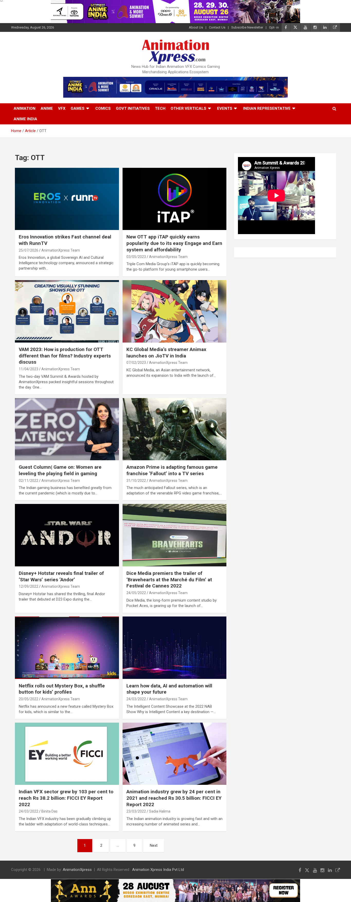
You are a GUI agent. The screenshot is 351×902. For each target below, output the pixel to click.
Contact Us (217, 27)
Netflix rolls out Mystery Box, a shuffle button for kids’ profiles (62, 689)
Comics (103, 108)
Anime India (25, 119)
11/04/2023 (28, 369)
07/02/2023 (136, 363)
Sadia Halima (159, 811)
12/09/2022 (28, 586)
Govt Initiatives (133, 108)
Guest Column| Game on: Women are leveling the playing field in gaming (60, 470)
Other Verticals (188, 108)
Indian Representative (267, 108)
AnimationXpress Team (60, 250)
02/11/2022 (28, 480)
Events (224, 108)
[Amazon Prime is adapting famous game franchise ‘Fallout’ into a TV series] (174, 429)
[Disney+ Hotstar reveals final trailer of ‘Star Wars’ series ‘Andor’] (67, 535)
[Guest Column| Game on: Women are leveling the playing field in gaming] (67, 429)
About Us (196, 27)
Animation (24, 108)
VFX (62, 108)
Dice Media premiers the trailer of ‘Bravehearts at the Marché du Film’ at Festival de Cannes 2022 (169, 579)
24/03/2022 (136, 699)
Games (78, 108)
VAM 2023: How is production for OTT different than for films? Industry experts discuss (65, 355)
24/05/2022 (136, 593)
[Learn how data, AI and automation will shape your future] (174, 647)
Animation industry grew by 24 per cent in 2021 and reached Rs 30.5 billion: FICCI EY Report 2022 (173, 798)
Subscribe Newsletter (247, 27)
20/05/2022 (28, 699)
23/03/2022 (136, 811)
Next (154, 845)
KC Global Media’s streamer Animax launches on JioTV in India (166, 352)
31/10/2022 (136, 480)
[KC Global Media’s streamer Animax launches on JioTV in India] (174, 311)
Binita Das (49, 811)
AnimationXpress (77, 869)
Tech (160, 108)
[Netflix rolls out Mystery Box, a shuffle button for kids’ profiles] (67, 647)
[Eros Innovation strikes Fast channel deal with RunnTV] (67, 199)
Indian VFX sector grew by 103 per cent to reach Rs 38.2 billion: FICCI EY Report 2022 (66, 798)
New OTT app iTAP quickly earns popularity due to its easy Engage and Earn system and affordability (174, 243)
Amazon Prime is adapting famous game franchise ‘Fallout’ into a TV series (172, 470)
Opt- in (274, 27)
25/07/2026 (28, 250)
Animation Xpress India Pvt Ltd (158, 869)
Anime (47, 108)
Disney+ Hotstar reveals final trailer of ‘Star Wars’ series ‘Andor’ (61, 576)
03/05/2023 (136, 257)
